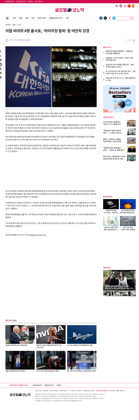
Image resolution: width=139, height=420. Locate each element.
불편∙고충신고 (120, 391)
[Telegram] (114, 18)
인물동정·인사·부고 (56, 18)
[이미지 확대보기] (93, 48)
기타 (67, 18)
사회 (26, 18)
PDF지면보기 (39, 1)
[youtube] (109, 18)
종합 (14, 25)
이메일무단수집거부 (89, 391)
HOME (7, 25)
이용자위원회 (54, 391)
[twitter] (105, 18)
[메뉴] (7, 18)
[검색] (132, 18)
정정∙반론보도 (63, 391)
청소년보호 (111, 391)
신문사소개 (38, 391)
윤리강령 (46, 391)
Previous (106, 280)
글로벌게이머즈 (21, 1)
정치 (14, 18)
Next (133, 280)
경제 (20, 18)
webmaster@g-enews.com (74, 400)
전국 (33, 18)
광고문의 (78, 391)
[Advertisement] (51, 171)
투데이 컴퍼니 (107, 197)
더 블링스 (30, 1)
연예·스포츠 (42, 18)
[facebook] (101, 18)
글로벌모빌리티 (10, 1)
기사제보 (71, 391)
